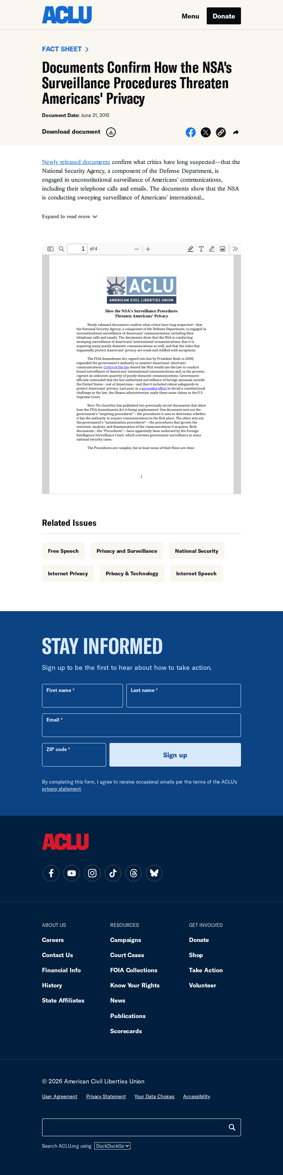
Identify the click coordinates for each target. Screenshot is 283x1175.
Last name (142, 690)
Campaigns (125, 939)
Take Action (206, 969)
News (117, 1000)
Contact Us (57, 954)
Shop (196, 954)
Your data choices (154, 1096)
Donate (224, 16)
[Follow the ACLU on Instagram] (92, 873)
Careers (53, 939)
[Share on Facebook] (191, 135)
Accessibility (196, 1096)
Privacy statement (106, 1096)
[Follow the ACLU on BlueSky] (154, 873)
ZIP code (56, 749)
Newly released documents (76, 161)
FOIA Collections (133, 969)
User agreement (59, 1096)
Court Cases (127, 954)
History (52, 985)
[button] (221, 133)
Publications (128, 1015)
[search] (232, 1127)
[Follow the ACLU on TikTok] (113, 873)
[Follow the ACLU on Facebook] (51, 873)
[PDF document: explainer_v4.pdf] (141, 368)
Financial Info (61, 969)
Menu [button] (190, 16)
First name (58, 690)
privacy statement (61, 789)
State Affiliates (63, 1000)
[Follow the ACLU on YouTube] (71, 873)
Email (52, 720)
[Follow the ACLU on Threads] (133, 873)
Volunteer (202, 985)
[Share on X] (206, 135)
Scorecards (126, 1030)
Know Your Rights (135, 985)
